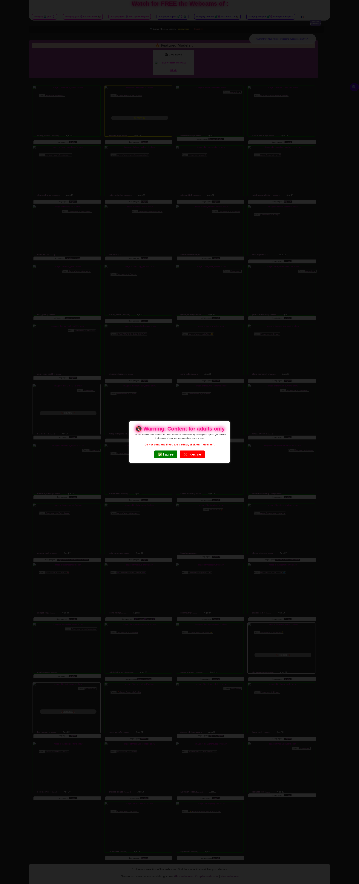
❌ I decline (192, 454)
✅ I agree (166, 454)
